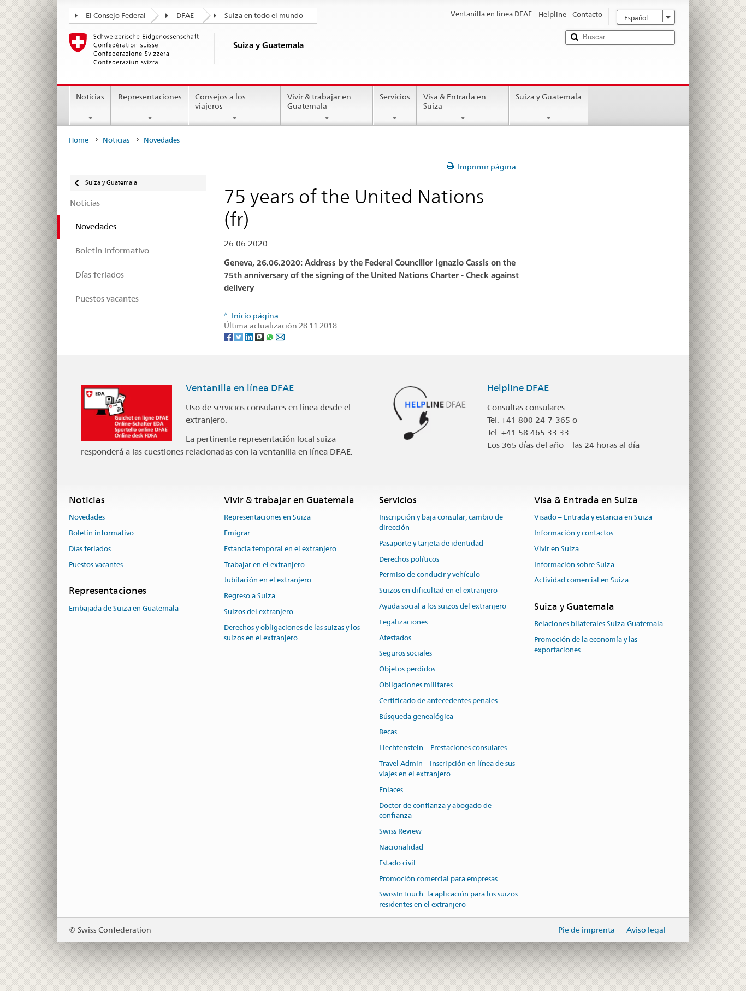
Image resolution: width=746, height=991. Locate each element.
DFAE (185, 15)
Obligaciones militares (416, 685)
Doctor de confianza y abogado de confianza (435, 810)
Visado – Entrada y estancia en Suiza (593, 517)
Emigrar (237, 533)
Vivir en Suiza (556, 549)
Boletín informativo (101, 533)
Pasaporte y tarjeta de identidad (431, 543)
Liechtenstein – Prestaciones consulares (443, 748)
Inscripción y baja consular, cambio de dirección (441, 522)
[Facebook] (229, 336)
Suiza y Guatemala (549, 96)
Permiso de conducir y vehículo (429, 575)
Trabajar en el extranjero (264, 565)
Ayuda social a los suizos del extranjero (442, 606)
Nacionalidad (401, 847)
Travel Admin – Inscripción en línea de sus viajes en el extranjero (447, 768)
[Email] (280, 336)
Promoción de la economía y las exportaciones (585, 644)
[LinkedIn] (250, 336)
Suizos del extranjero (258, 611)
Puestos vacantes (96, 565)
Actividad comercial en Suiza (581, 580)
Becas (388, 732)
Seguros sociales (405, 654)
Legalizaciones (403, 622)
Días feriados (90, 549)
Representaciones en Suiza (267, 517)
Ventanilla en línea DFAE (240, 387)
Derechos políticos (409, 559)
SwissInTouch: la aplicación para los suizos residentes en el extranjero (448, 899)
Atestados (395, 638)
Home (78, 140)
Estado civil (397, 863)
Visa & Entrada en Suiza (454, 101)
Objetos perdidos (407, 669)
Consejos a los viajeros (220, 101)
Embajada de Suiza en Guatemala (124, 608)
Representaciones (150, 96)
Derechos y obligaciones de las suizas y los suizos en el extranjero (292, 632)
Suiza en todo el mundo (263, 15)
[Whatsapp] (270, 336)
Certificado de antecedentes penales (438, 701)
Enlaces (391, 790)
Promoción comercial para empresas (438, 879)
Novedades (87, 517)
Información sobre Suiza (574, 565)
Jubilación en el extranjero (267, 580)
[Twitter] (239, 336)
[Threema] (260, 336)
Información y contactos (573, 533)
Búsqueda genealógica (416, 716)
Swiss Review (400, 831)
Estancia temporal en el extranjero (280, 549)
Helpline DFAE (518, 387)
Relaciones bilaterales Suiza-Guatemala (598, 624)
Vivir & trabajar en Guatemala (319, 101)
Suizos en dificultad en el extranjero (438, 590)
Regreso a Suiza (249, 596)
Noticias (90, 96)
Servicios (395, 96)
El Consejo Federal (116, 15)
